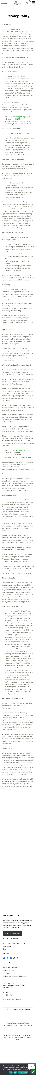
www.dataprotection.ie (10, 469)
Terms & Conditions (19, 1037)
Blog (4, 949)
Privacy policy (23, 1072)
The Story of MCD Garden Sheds (14, 943)
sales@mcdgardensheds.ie (12, 1000)
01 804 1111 (5, 3)
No (15, 1072)
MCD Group (7, 946)
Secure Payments (9, 970)
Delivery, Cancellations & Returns (14, 976)
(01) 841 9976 (7, 995)
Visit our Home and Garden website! (18, 1009)
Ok (11, 1072)
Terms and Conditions (10, 967)
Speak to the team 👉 (12, 933)
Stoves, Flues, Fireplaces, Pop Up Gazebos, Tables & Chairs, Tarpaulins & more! (18, 1025)
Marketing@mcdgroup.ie (21, 117)
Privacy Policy (7, 973)
